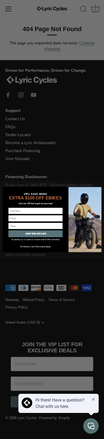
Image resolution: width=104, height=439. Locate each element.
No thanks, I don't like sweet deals (35, 246)
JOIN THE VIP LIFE (35, 234)
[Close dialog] (98, 190)
